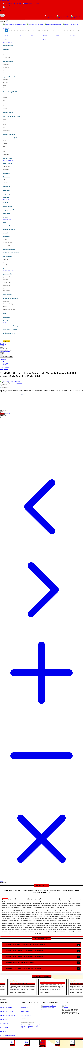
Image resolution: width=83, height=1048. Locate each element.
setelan (4, 103)
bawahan (5, 97)
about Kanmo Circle (20, 24)
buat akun (5, 363)
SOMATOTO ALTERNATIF (7, 1015)
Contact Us (74, 17)
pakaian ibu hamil (9, 134)
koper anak (6, 173)
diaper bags (7, 194)
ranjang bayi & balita (10, 210)
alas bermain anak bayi (10, 329)
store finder (58, 24)
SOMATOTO (5, 898)
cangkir (5, 239)
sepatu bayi (5, 79)
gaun (4, 100)
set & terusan (6, 67)
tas (3, 52)
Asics (6, 39)
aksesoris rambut (7, 57)
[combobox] (7, 350)
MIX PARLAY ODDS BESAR (8, 1035)
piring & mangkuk (7, 242)
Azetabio (45, 39)
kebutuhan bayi (8, 61)
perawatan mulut (7, 288)
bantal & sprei (7, 206)
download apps (17, 3)
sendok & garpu (7, 245)
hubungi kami (24, 1007)
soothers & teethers (9, 229)
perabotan (6, 213)
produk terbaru (8, 45)
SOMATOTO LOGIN (6, 1007)
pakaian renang (8, 112)
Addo (6, 35)
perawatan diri (6, 290)
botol (4, 222)
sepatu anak (6, 82)
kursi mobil (6, 177)
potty (4, 313)
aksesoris (5, 108)
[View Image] (0, 881)
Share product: (3, 415)
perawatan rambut (7, 285)
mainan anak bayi (9, 333)
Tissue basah (6, 301)
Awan (31, 39)
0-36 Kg (5, 182)
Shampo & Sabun (7, 282)
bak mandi (6, 317)
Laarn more (19, 383)
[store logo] (15, 21)
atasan (4, 94)
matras (5, 217)
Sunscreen (5, 279)
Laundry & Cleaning (8, 304)
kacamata (5, 54)
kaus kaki (5, 88)
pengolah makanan (9, 249)
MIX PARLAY (4, 1027)
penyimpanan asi (7, 262)
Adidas (19, 35)
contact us (75, 24)
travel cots (6, 190)
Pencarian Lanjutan (5, 351)
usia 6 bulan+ (6, 169)
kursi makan (7, 269)
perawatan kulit (6, 277)
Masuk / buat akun (8, 362)
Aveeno (20, 39)
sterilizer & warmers (9, 226)
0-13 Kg (5, 179)
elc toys (5, 338)
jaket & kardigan (7, 105)
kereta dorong (7, 163)
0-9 (79, 30)
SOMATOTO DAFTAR (6, 1011)
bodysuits (5, 72)
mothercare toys (7, 336)
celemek (5, 233)
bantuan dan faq (25, 1011)
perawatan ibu (7, 294)
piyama (5, 70)
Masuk (2, 345)
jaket (4, 127)
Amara (57, 35)
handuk (5, 321)
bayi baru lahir (6, 166)
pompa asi (5, 259)
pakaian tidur (6, 64)
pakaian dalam (6, 130)
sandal (4, 85)
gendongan (6, 186)
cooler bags (5, 264)
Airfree (32, 35)
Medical (5, 306)
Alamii (45, 35)
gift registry (36, 3)
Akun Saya (3, 344)
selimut (5, 202)
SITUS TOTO (4, 1031)
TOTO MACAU (4, 1023)
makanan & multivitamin (11, 252)
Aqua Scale (72, 35)
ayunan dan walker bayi (10, 326)
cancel (2, 353)
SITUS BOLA (4, 1019)
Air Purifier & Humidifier (9, 309)
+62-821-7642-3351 (26, 1015)
